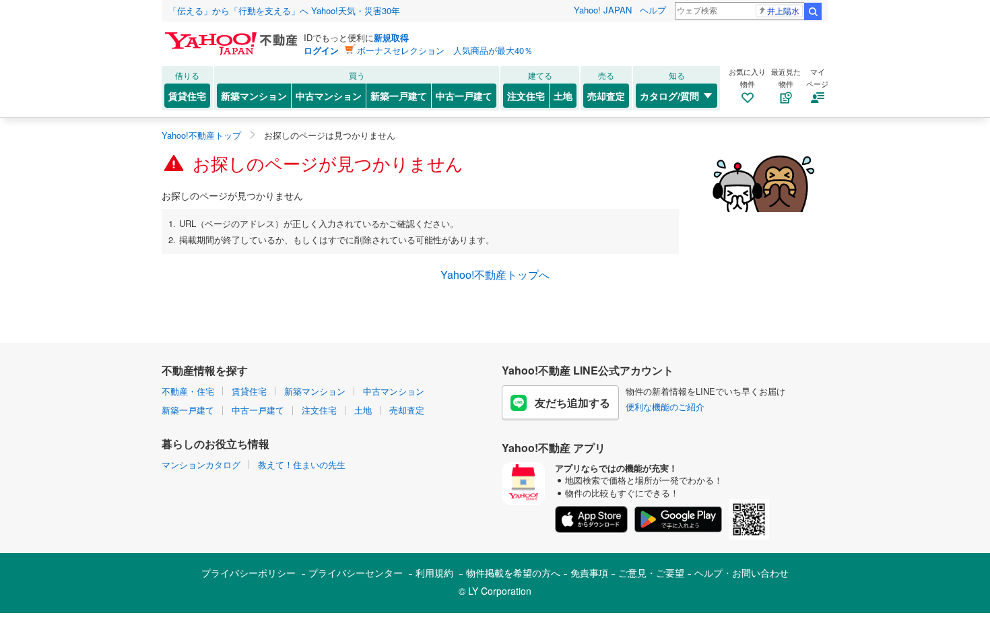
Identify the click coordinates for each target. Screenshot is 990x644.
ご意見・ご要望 (651, 572)
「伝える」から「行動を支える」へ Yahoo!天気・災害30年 (284, 10)
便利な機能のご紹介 (665, 406)
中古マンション (329, 95)
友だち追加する (572, 402)
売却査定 (606, 95)
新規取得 (391, 37)
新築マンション (254, 95)
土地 (563, 95)
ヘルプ (653, 9)
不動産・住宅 (188, 391)
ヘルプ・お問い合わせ (741, 572)
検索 (813, 11)
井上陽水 (783, 10)
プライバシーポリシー (248, 572)
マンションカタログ (201, 464)
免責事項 (589, 572)
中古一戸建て (464, 95)
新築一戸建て (398, 95)
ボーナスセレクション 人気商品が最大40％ (445, 50)
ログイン (321, 50)
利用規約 (434, 572)
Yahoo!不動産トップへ (495, 274)
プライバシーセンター (355, 572)
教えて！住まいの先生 (301, 464)
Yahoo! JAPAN (603, 9)
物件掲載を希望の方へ (513, 572)
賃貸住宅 (187, 95)
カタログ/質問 (669, 95)
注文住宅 (526, 95)
